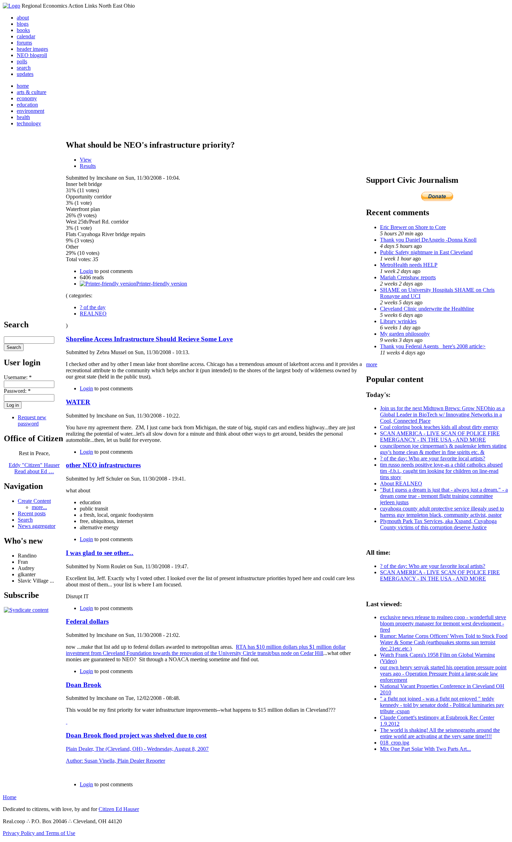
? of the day (93, 307)
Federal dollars (87, 621)
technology (29, 123)
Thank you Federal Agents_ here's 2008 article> (433, 346)
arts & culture (31, 92)
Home (9, 797)
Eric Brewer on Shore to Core (413, 227)
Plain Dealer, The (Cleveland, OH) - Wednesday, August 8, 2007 (137, 749)
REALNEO (93, 314)
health (23, 117)
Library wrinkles (398, 321)
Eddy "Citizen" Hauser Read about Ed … (34, 468)
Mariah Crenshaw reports (408, 277)
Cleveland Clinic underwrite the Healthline (427, 309)
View (86, 160)
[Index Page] (11, 6)
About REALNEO (401, 483)
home (23, 86)
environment (30, 111)
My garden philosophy (405, 334)
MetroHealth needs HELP (408, 265)
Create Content (34, 501)
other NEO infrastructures (103, 465)
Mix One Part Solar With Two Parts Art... (425, 749)
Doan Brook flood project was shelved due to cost (136, 735)
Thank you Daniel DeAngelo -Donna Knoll (428, 240)
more (371, 364)
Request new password (32, 420)
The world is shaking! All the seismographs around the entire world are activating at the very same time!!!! (440, 733)
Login (86, 271)
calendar (26, 36)
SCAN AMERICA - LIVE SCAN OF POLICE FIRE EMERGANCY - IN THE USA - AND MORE (440, 436)
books (23, 30)
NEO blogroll (32, 55)
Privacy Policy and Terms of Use (39, 833)
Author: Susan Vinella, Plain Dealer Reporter (115, 761)
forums (24, 43)
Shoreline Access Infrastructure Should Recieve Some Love (149, 339)
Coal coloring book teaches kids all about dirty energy (439, 427)
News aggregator (36, 526)
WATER (78, 402)
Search (25, 520)
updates (25, 74)
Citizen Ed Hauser (119, 809)
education (27, 105)
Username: (18, 377)
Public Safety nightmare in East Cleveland (426, 252)
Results (88, 166)
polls (22, 61)
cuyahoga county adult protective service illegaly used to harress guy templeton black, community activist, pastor (442, 512)
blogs (23, 24)
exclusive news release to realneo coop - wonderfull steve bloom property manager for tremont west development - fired (443, 623)
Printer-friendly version (161, 284)
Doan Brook (83, 684)
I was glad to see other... (99, 552)
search (24, 68)
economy (27, 98)
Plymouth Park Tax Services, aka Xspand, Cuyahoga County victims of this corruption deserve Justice (438, 524)
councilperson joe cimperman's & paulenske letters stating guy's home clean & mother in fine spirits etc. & (443, 449)
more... (39, 507)
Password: (17, 391)
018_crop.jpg (394, 743)
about (23, 18)
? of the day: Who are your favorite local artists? (432, 458)
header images (32, 49)
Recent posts (32, 513)
